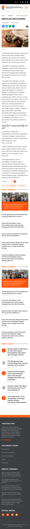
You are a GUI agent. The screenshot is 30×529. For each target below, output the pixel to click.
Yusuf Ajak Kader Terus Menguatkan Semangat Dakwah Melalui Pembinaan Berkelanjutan (17, 399)
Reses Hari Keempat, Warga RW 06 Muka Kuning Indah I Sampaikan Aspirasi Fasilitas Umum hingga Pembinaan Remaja (12, 502)
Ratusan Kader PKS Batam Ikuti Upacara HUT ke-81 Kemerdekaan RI (17, 388)
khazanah (22, 185)
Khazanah (10, 15)
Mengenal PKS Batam (8, 452)
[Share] (13, 26)
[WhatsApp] (10, 26)
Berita (3, 459)
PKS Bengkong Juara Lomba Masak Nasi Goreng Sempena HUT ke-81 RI (17, 363)
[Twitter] (6, 26)
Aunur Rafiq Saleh (11, 185)
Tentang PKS (5, 449)
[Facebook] (3, 26)
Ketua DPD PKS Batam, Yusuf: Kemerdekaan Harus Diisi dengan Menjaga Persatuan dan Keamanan (16, 375)
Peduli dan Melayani (7, 456)
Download (5, 462)
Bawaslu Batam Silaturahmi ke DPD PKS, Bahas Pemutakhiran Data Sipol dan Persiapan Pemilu (18, 352)
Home (3, 15)
